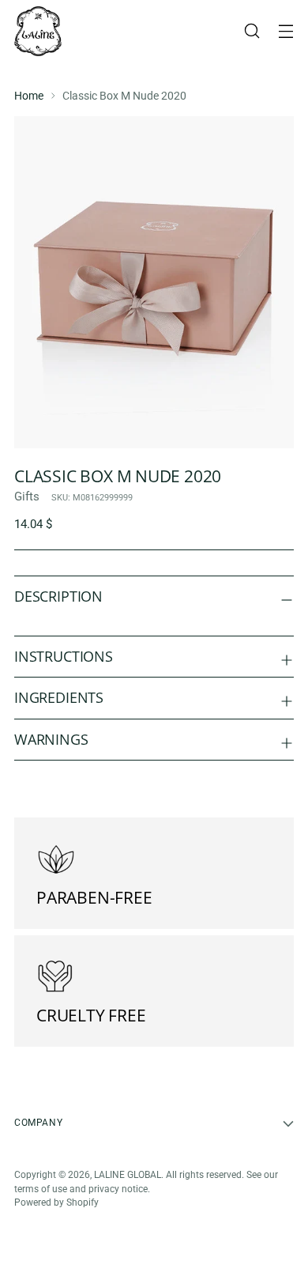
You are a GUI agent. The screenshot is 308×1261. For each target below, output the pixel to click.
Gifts (26, 496)
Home (28, 95)
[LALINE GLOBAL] (38, 31)
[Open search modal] (251, 31)
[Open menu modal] (285, 31)
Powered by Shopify (56, 1202)
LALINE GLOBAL (127, 1174)
